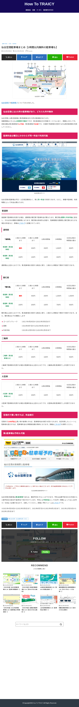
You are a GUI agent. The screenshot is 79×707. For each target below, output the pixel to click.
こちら (56, 424)
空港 (33, 10)
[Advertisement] (39, 27)
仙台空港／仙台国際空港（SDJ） (19, 519)
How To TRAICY (39, 4)
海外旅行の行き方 (48, 10)
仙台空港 (4, 103)
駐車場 (5, 519)
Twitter (35, 552)
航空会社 (28, 10)
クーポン (39, 10)
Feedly (45, 552)
